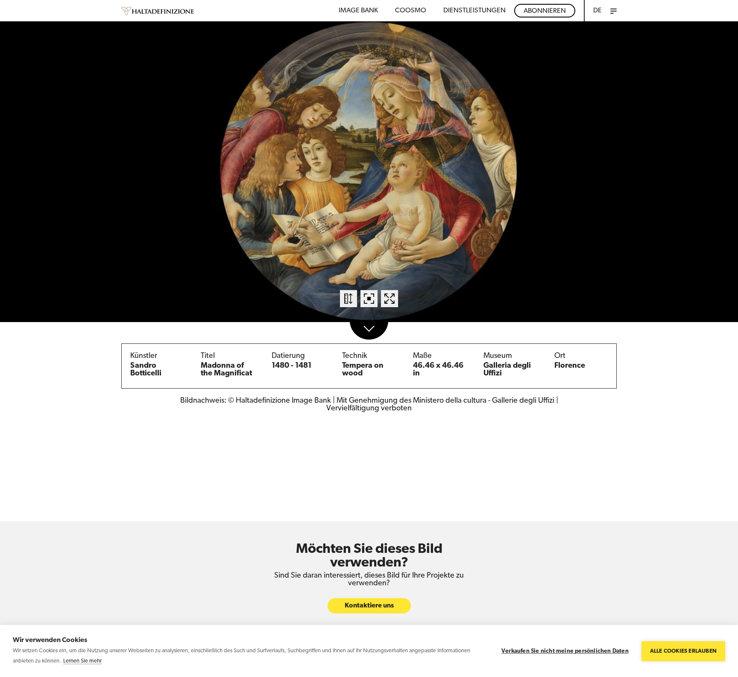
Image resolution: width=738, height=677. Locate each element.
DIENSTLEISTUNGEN (474, 10)
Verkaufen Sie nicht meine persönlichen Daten (565, 651)
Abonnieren (545, 11)
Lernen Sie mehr (82, 661)
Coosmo (410, 10)
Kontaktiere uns (369, 605)
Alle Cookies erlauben (683, 651)
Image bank (358, 10)
